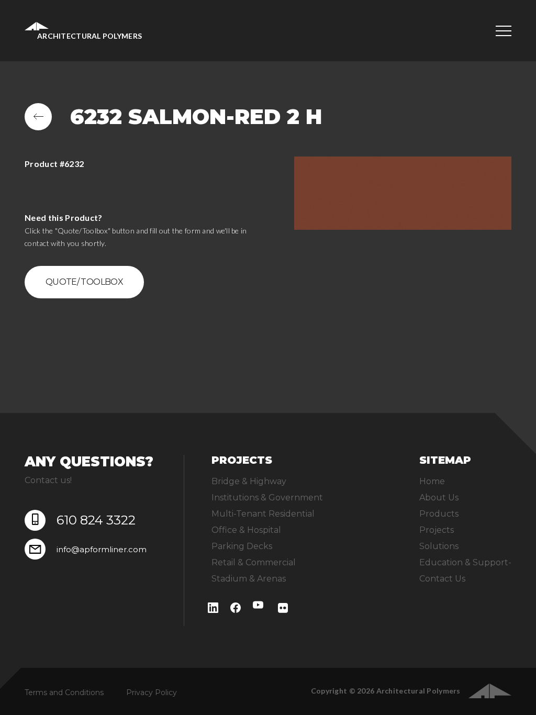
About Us (439, 497)
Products (439, 514)
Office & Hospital (246, 530)
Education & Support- (465, 562)
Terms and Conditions (64, 692)
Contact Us (442, 579)
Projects (436, 530)
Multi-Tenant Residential (263, 514)
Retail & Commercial (253, 562)
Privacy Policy (151, 692)
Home (432, 481)
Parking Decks (241, 546)
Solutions (439, 546)
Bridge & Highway (248, 481)
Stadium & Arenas (248, 579)
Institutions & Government (267, 497)
